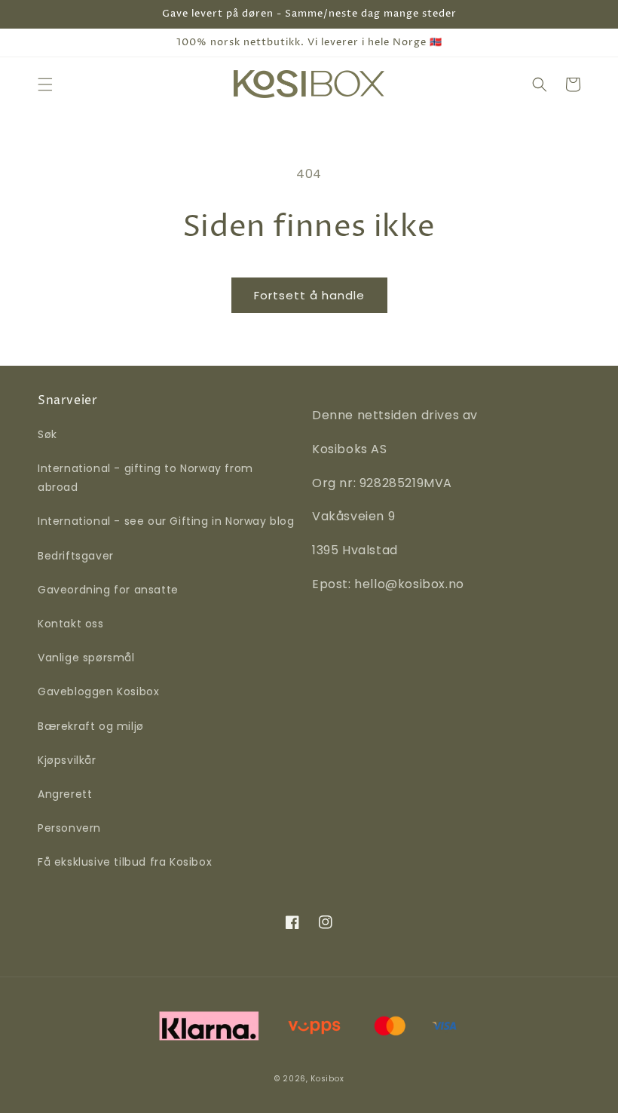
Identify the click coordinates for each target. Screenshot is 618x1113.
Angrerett (65, 794)
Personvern (69, 828)
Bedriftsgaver (76, 555)
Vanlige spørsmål (86, 657)
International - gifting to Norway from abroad (145, 478)
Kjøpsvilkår (67, 760)
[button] (45, 84)
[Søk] (539, 84)
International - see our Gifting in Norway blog (166, 521)
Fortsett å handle (309, 295)
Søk (47, 434)
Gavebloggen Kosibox (98, 691)
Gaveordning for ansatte (108, 589)
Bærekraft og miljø (91, 726)
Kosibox (327, 1078)
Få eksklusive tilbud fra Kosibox (125, 861)
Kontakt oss (71, 623)
